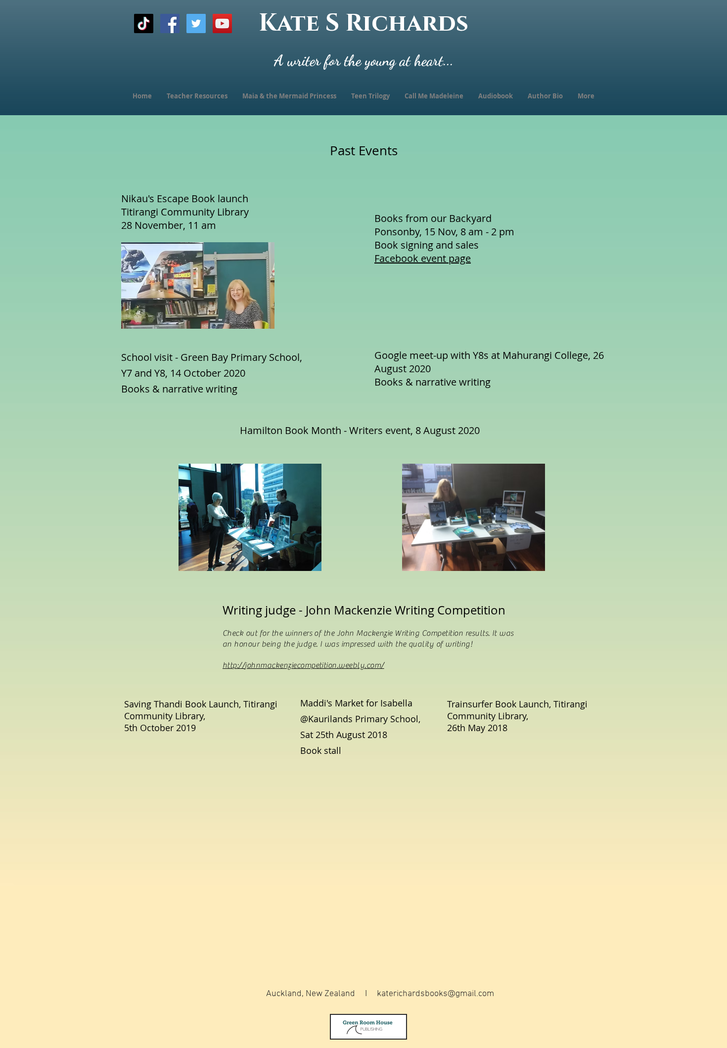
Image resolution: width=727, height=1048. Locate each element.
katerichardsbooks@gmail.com (435, 994)
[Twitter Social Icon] (196, 23)
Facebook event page (422, 258)
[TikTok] (143, 23)
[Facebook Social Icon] (170, 23)
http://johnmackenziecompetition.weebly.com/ (303, 665)
